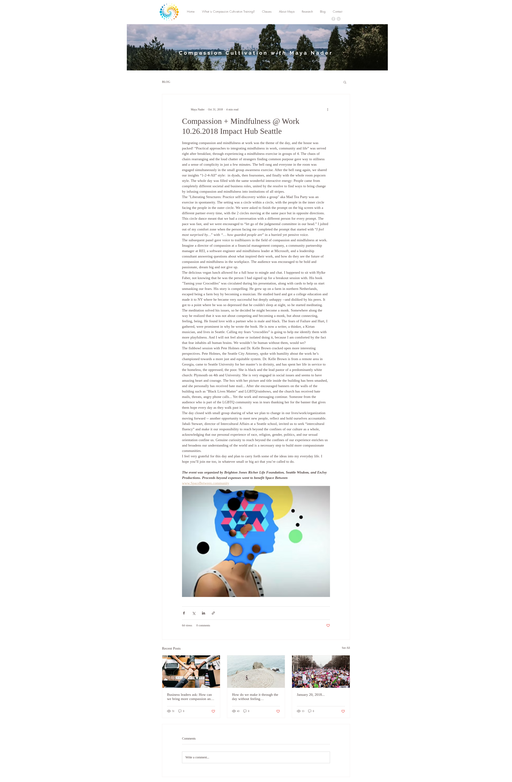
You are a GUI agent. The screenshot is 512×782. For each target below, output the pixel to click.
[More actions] (327, 109)
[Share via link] (213, 613)
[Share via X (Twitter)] (194, 613)
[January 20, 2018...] (321, 671)
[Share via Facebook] (184, 613)
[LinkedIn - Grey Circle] (339, 19)
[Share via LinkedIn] (203, 613)
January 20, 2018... (311, 695)
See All (346, 647)
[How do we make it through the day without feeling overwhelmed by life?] (256, 671)
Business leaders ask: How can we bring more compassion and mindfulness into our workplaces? (189, 697)
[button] (345, 82)
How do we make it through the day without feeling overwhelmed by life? (255, 697)
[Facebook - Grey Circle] (333, 19)
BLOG (166, 81)
